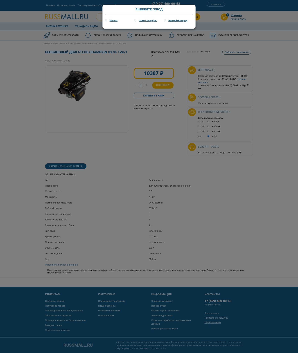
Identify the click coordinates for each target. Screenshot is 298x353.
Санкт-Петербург (148, 20)
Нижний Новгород (177, 20)
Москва (113, 20)
